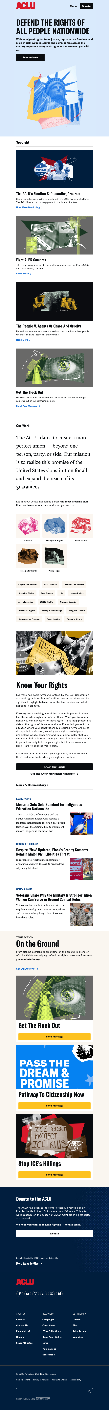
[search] (89, 1391)
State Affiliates (24, 1342)
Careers (20, 1319)
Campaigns (48, 1319)
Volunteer (78, 1337)
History (20, 1337)
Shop (75, 1325)
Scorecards (48, 1354)
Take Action (79, 1331)
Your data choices (59, 1380)
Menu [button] (73, 6)
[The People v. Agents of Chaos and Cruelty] (54, 312)
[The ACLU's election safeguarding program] (54, 179)
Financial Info (23, 1331)
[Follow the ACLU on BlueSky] (59, 1293)
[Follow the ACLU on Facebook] (19, 1293)
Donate (86, 6)
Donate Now (30, 57)
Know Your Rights (54, 766)
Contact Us (22, 1325)
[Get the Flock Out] (54, 378)
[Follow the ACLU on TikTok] (43, 1293)
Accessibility (76, 1380)
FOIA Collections (51, 1331)
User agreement (23, 1380)
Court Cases (48, 1325)
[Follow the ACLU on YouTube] (27, 1293)
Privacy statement (41, 1380)
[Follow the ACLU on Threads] (51, 1293)
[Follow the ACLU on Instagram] (35, 1293)
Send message (54, 1036)
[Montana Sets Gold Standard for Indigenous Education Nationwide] (54, 817)
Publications (49, 1348)
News (45, 1342)
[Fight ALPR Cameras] (54, 246)
